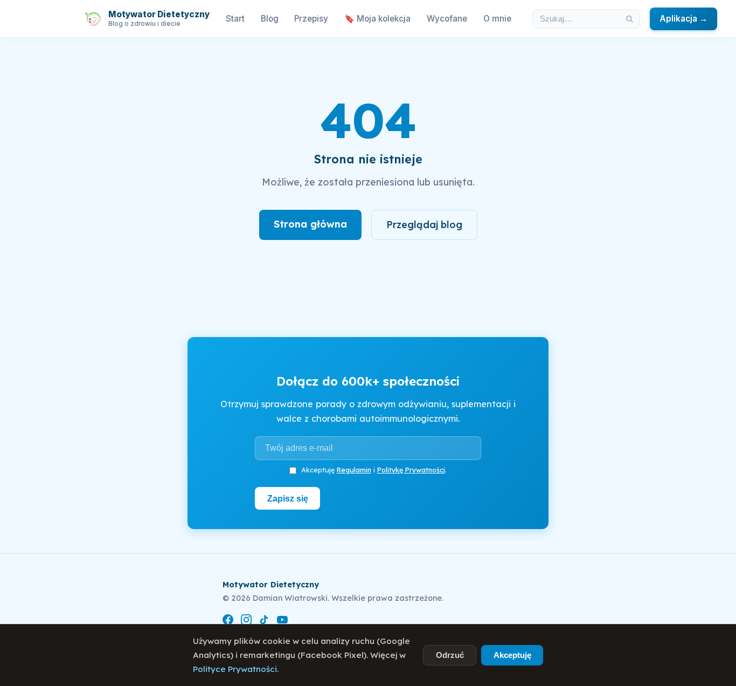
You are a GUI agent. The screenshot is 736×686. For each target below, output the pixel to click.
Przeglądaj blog (424, 224)
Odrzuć (450, 655)
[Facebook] (228, 621)
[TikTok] (264, 621)
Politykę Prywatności (411, 469)
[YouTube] (282, 621)
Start (235, 18)
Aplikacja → (683, 18)
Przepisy (311, 18)
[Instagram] (246, 621)
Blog (270, 18)
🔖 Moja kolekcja (377, 18)
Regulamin (354, 469)
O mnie (497, 18)
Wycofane (447, 18)
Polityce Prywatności (235, 669)
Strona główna (310, 224)
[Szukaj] (629, 19)
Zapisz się (287, 498)
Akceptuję (512, 655)
